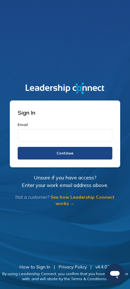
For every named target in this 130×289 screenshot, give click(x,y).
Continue (65, 153)
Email (23, 124)
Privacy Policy (73, 267)
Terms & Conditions (89, 278)
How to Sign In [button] (35, 267)
